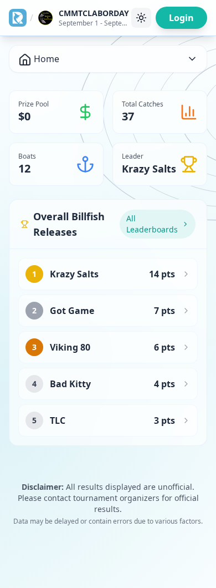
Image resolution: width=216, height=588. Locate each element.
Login (181, 18)
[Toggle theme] (141, 18)
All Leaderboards (152, 224)
